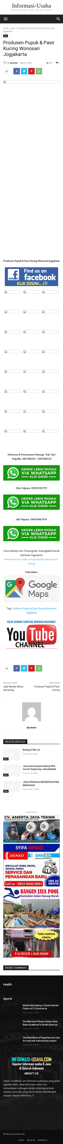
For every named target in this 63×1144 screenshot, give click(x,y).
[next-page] (10, 798)
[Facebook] (16, 71)
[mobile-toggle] (5, 19)
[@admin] (5, 63)
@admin (14, 63)
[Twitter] (24, 71)
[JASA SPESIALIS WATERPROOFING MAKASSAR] (11, 787)
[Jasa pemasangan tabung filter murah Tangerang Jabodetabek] (11, 771)
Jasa (13, 28)
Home (6, 28)
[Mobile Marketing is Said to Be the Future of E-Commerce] (11, 1010)
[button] (58, 19)
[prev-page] (5, 798)
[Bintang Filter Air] (11, 754)
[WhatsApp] (39, 71)
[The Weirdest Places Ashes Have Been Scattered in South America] (11, 1026)
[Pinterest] (31, 71)
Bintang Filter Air (31, 750)
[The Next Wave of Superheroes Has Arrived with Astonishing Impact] (11, 1042)
